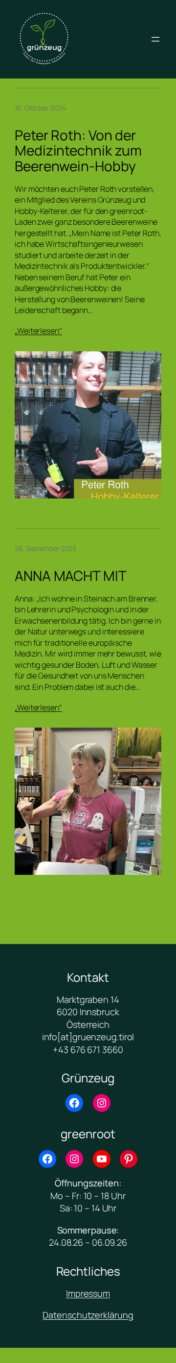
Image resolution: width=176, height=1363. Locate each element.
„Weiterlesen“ (38, 330)
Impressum (88, 1293)
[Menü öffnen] (155, 39)
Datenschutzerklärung (88, 1315)
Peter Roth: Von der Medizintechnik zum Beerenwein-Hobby (78, 151)
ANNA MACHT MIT (71, 576)
